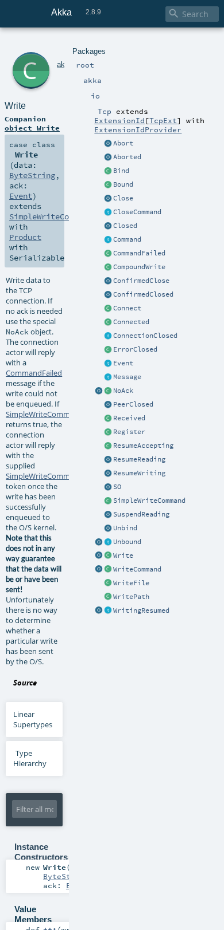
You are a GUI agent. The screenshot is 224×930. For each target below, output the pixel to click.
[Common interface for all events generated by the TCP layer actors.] (108, 363)
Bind (121, 171)
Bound (123, 184)
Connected (131, 322)
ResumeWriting (139, 473)
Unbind (125, 528)
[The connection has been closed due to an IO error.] (108, 349)
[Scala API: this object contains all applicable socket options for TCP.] (108, 487)
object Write (32, 127)
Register (129, 432)
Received (129, 418)
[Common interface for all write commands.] (108, 569)
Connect (127, 308)
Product (25, 237)
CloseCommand (137, 212)
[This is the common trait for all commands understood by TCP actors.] (108, 240)
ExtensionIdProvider (137, 129)
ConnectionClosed (145, 336)
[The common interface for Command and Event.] (108, 377)
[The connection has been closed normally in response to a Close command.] (108, 226)
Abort (123, 143)
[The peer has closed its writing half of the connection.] (108, 404)
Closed (125, 226)
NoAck (123, 391)
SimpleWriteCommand (149, 500)
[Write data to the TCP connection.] (108, 556)
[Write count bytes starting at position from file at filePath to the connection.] (108, 597)
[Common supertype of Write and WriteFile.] (108, 501)
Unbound (127, 542)
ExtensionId (119, 120)
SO (117, 487)
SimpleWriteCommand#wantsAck (63, 414)
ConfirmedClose (141, 281)
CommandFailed (139, 253)
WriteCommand (137, 569)
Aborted (127, 157)
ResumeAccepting (143, 446)
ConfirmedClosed (143, 294)
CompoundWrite (139, 267)
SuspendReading (141, 514)
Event (123, 363)
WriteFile (131, 583)
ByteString (32, 175)
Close (123, 198)
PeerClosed (133, 404)
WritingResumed (141, 610)
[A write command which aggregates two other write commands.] (108, 267)
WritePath (131, 597)
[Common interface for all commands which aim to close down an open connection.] (108, 212)
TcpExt (163, 120)
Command (127, 239)
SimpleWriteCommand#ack (52, 476)
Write (123, 555)
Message (127, 377)
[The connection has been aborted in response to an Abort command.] (108, 157)
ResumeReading (139, 459)
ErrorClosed (135, 349)
